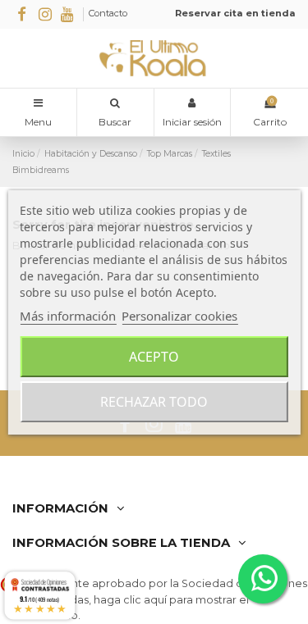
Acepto (154, 357)
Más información (68, 315)
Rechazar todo (154, 402)
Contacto (108, 13)
